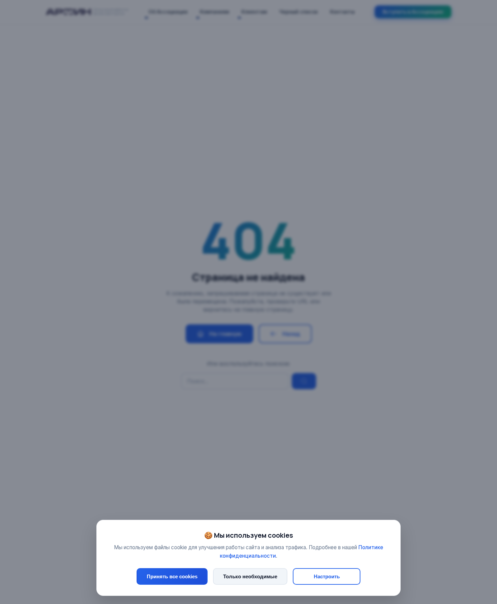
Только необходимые (250, 576)
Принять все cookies (172, 576)
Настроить (327, 576)
